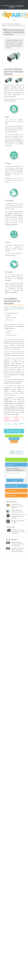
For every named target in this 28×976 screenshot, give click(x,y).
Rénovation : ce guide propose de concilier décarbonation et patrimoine (16, 6)
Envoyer (15, 480)
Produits (4, 24)
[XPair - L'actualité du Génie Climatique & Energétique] (15, 14)
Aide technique (14, 438)
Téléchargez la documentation (15, 436)
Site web (15, 441)
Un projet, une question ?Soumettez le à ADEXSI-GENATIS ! (15, 469)
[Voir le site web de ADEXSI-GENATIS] (16, 452)
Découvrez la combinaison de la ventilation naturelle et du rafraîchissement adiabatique (14, 418)
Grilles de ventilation (11, 317)
